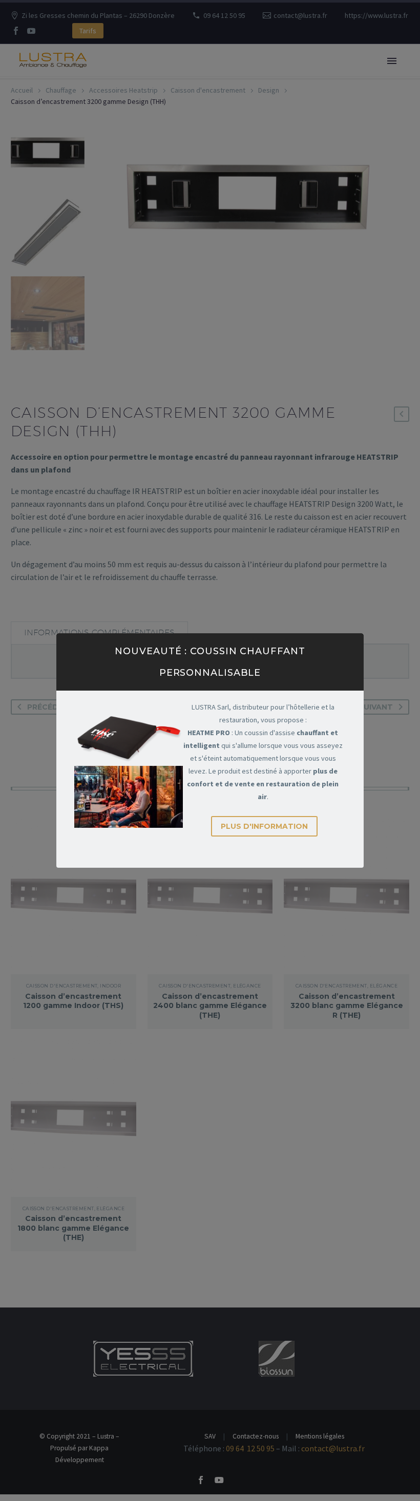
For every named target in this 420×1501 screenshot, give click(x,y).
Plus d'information (264, 826)
